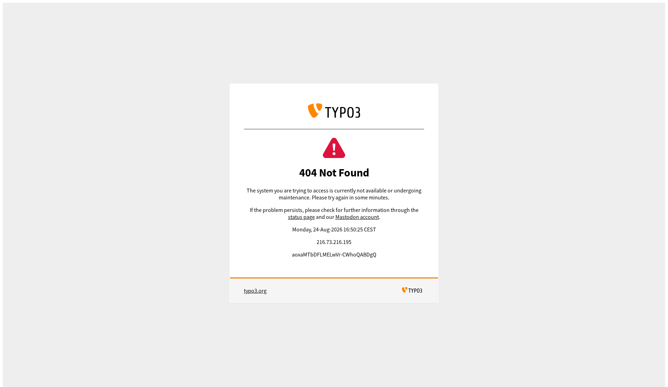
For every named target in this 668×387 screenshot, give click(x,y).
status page (301, 216)
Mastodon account (357, 216)
